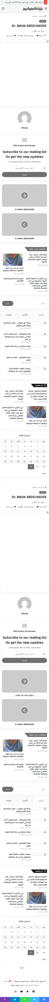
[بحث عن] (46, 9)
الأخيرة (25, 315)
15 (44, 456)
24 (31, 462)
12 (18, 451)
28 (5, 462)
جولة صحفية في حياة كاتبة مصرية (18, 346)
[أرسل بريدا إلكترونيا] (37, 36)
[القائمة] (3, 9)
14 (5, 451)
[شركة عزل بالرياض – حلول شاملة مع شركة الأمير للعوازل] (39, 326)
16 (37, 456)
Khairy (41, 36)
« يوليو (44, 473)
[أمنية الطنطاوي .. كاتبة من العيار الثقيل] (39, 360)
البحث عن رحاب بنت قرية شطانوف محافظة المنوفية (13, 269)
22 (44, 462)
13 (12, 451)
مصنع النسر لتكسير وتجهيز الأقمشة (13, 280)
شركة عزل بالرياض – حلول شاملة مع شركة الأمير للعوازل (17, 324)
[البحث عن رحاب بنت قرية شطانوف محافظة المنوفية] (12, 260)
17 (31, 456)
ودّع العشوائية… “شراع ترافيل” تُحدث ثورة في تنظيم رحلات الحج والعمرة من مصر (17, 336)
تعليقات (8, 315)
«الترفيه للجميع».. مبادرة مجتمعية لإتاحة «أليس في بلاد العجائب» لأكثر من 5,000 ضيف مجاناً (37, 395)
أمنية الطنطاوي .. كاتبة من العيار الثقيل (18, 359)
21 (5, 456)
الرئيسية (42, 16)
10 (31, 451)
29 (44, 467)
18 (24, 456)
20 (12, 456)
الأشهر (41, 315)
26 (18, 462)
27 (12, 462)
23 (37, 462)
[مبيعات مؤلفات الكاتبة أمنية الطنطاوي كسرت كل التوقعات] (39, 372)
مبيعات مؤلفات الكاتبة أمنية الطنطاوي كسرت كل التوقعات (19, 370)
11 (24, 451)
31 (31, 467)
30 (37, 467)
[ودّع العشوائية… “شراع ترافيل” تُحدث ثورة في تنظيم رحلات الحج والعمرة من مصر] (39, 337)
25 (24, 462)
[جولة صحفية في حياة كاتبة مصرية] (39, 349)
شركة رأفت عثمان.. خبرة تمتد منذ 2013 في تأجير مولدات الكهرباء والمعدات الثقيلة (37, 258)
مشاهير (34, 16)
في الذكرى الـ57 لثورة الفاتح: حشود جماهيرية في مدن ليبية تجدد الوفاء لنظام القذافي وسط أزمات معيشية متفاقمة (36, 283)
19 (18, 456)
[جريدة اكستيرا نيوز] (33, 8)
